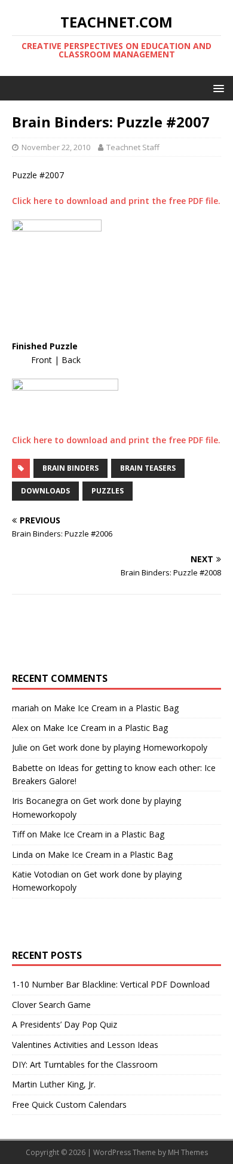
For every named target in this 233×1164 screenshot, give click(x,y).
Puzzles (107, 491)
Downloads (45, 491)
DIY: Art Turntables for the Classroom (85, 1064)
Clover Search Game (51, 1004)
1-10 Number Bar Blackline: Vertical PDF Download (111, 984)
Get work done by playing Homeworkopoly (124, 747)
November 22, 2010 (56, 147)
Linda (22, 854)
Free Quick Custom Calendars (69, 1104)
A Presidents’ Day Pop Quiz (64, 1024)
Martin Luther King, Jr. (54, 1084)
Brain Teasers (148, 468)
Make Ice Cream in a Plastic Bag (116, 708)
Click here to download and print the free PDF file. (116, 200)
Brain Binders (70, 468)
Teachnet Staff (133, 147)
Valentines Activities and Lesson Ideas (85, 1044)
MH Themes (188, 1152)
